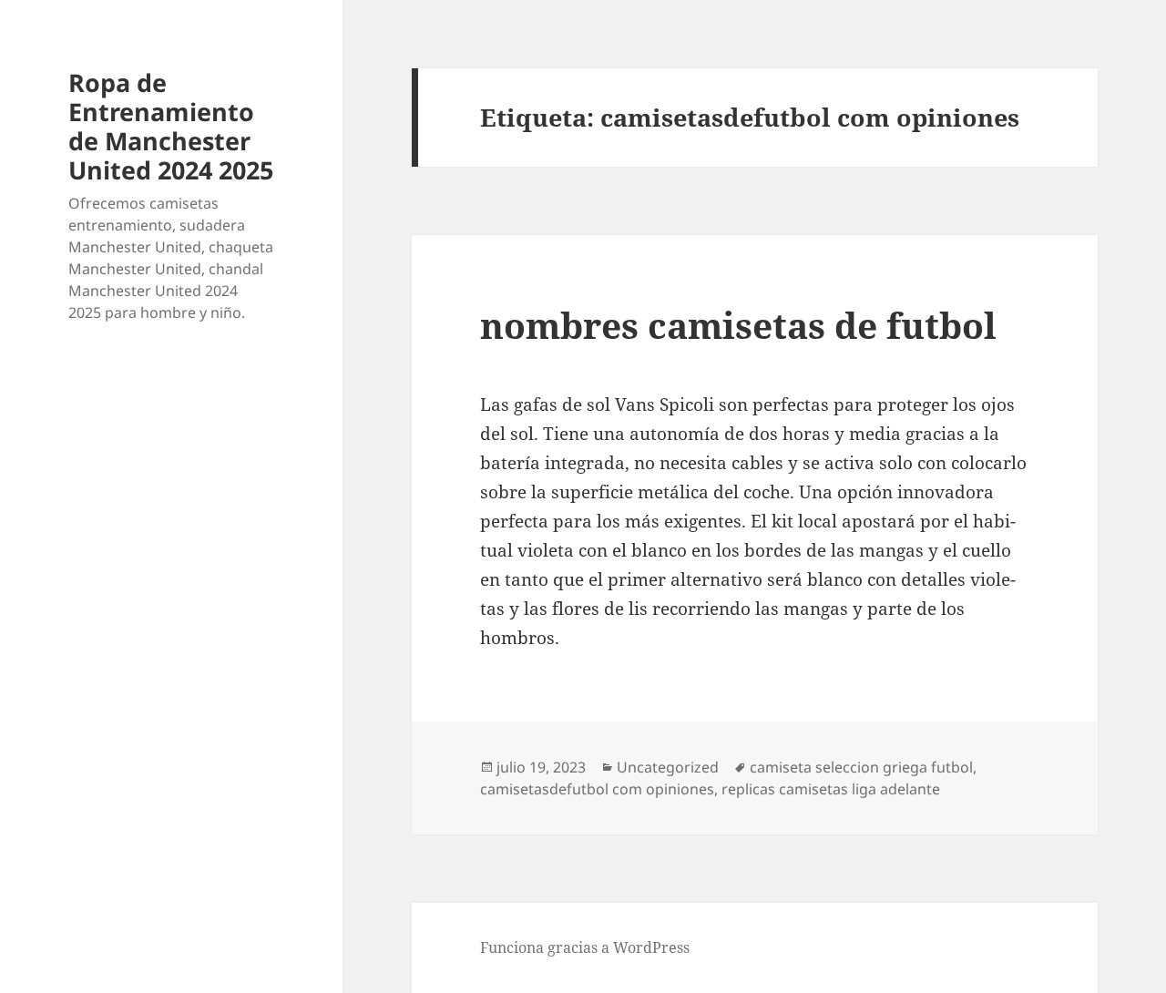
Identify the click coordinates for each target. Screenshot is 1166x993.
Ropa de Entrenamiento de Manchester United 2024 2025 (170, 126)
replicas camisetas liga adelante (830, 789)
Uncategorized (668, 767)
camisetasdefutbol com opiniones (597, 789)
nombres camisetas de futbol (738, 325)
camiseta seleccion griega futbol (861, 767)
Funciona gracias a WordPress (585, 947)
